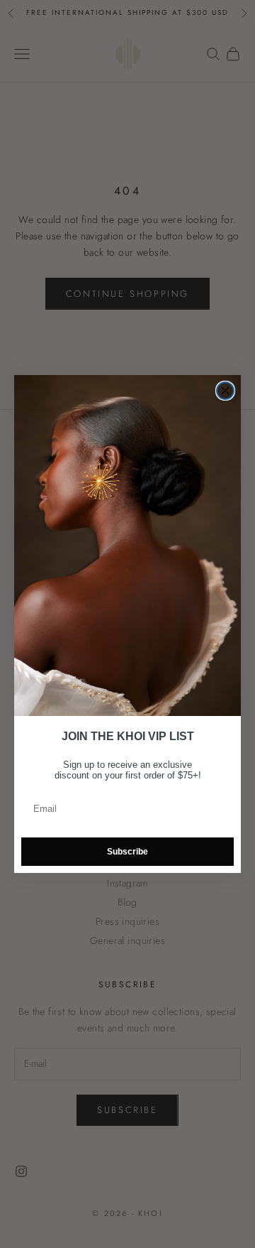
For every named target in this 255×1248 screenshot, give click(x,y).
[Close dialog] (225, 390)
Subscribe (127, 852)
